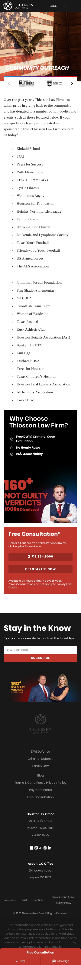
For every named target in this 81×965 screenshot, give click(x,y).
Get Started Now (40, 569)
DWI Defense (40, 751)
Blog (40, 775)
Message (63, 961)
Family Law (40, 766)
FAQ (24, 900)
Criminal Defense (40, 759)
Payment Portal (40, 790)
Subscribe (40, 658)
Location (37, 900)
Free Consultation (40, 797)
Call (22, 961)
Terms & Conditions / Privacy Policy (40, 782)
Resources (10, 900)
